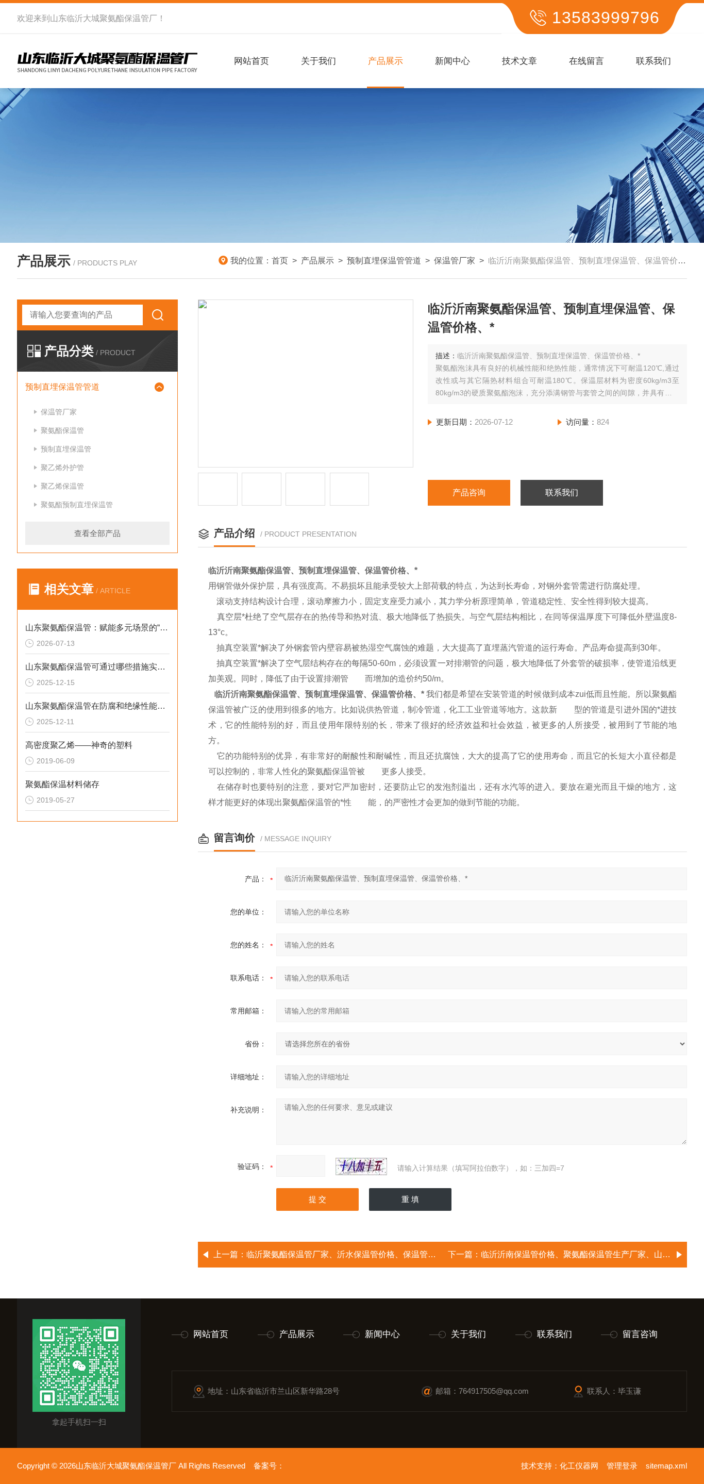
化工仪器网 (579, 1465)
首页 (280, 260)
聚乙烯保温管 (62, 486)
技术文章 (519, 61)
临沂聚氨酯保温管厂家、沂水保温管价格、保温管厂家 (345, 1254)
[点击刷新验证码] (361, 1166)
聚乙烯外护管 (62, 467)
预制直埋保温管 (66, 449)
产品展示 (385, 61)
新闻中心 (452, 61)
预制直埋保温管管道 (384, 260)
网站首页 (251, 61)
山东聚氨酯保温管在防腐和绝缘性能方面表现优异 (97, 706)
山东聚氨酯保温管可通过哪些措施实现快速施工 (97, 666)
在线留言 (586, 61)
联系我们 (653, 61)
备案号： (269, 1465)
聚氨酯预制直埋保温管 (77, 505)
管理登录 (622, 1465)
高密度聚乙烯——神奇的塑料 (78, 745)
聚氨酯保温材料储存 (62, 784)
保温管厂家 (454, 260)
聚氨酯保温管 (62, 430)
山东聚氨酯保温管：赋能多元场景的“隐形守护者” (97, 627)
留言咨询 (640, 1334)
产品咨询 (468, 492)
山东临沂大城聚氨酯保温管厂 (103, 18)
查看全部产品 (97, 533)
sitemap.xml (666, 1465)
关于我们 (318, 61)
